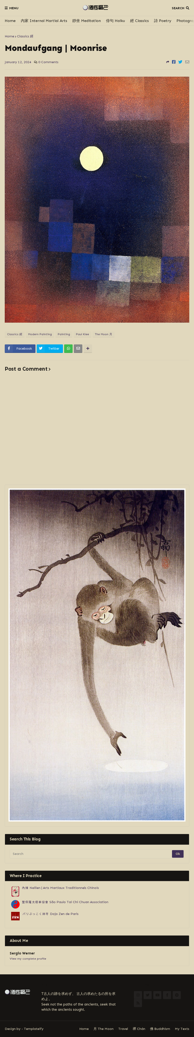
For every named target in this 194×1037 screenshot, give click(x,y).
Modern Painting (40, 334)
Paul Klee (82, 334)
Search (178, 8)
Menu (13, 8)
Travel (123, 1029)
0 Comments (48, 62)
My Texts (182, 1029)
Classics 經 (25, 36)
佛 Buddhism (160, 1029)
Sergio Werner (22, 953)
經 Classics (139, 20)
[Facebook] (174, 62)
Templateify (34, 1029)
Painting (64, 334)
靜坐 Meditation (86, 20)
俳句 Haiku (115, 20)
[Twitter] (180, 62)
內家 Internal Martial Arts (44, 20)
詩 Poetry (162, 20)
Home (10, 20)
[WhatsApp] (68, 348)
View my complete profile (28, 958)
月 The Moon (103, 1029)
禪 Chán (139, 1029)
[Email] (187, 62)
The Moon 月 (103, 334)
